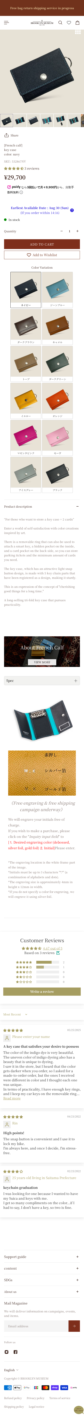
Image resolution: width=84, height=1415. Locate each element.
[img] (13, 1030)
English (9, 1370)
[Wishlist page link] (69, 23)
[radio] (25, 290)
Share (15, 135)
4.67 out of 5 (52, 948)
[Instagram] (6, 1351)
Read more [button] (12, 1098)
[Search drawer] (60, 22)
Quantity (10, 231)
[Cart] (77, 22)
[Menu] (6, 22)
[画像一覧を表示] (78, 31)
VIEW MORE (42, 662)
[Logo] (42, 22)
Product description (18, 506)
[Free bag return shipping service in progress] (42, 8)
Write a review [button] (42, 991)
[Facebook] (15, 1351)
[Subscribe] (74, 1326)
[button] (14, 168)
